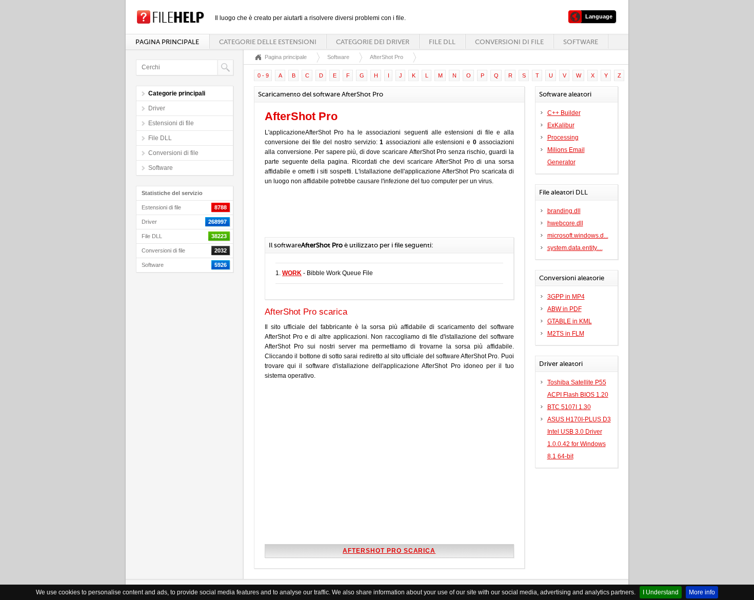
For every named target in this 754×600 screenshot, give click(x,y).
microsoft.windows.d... (577, 235)
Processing (563, 137)
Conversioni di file (509, 42)
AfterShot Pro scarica (389, 550)
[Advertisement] (385, 216)
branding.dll (564, 211)
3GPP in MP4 (566, 296)
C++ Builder (564, 113)
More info (702, 592)
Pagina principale (167, 42)
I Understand (661, 592)
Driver (156, 108)
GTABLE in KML (569, 321)
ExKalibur (560, 125)
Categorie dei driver (372, 42)
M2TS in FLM (565, 333)
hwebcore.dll (565, 223)
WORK (292, 273)
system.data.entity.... (575, 247)
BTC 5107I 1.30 (569, 407)
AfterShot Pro (386, 57)
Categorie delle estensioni (267, 42)
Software (580, 42)
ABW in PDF (564, 309)
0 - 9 (263, 75)
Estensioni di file (171, 123)
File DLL (442, 42)
